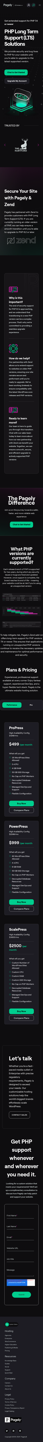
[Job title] (10, 1255)
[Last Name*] (12, 1222)
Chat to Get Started (16, 72)
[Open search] (33, 5)
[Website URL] (12, 1244)
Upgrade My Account (17, 81)
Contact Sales (19, 1115)
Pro (31, 705)
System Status (13, 1324)
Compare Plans (21, 810)
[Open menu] (39, 5)
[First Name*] (12, 1211)
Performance (12, 705)
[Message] (11, 1266)
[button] (38, 145)
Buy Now (21, 803)
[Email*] (9, 1233)
